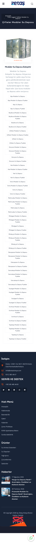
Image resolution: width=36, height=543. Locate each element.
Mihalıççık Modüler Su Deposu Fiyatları (18, 239)
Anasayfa (8, 16)
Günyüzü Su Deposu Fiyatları (17, 161)
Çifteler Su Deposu (17, 139)
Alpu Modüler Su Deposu (17, 96)
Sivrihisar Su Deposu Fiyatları (17, 320)
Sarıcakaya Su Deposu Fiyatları (17, 284)
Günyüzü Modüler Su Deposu (17, 147)
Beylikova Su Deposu (17, 122)
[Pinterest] (14, 390)
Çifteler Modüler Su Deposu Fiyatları (17, 135)
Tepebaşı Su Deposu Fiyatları (17, 339)
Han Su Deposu (17, 173)
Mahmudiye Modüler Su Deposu (17, 198)
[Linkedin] (25, 390)
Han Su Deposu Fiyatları (17, 177)
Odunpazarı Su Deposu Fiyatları (17, 266)
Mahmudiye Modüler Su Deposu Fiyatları (17, 203)
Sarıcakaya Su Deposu (17, 280)
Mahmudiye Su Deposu (18, 208)
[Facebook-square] (9, 390)
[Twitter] (3, 390)
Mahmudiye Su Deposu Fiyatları (17, 212)
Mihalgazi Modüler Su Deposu (17, 216)
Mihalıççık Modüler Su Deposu (18, 234)
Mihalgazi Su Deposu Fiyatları (17, 230)
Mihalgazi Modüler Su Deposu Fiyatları (17, 221)
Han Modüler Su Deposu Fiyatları (17, 169)
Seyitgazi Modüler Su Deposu (17, 288)
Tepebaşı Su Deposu (18, 335)
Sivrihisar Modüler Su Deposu (17, 306)
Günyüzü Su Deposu (18, 157)
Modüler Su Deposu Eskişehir (18, 67)
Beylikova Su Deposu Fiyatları (17, 127)
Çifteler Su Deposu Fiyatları (17, 143)
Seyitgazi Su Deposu (17, 298)
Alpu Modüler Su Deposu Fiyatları (18, 100)
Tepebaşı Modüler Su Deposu (17, 325)
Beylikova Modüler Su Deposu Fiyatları (17, 117)
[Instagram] (19, 390)
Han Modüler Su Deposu (17, 165)
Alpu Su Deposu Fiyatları (17, 108)
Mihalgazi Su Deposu (17, 226)
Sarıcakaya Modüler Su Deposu (17, 270)
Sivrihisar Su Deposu (17, 316)
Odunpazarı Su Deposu (18, 262)
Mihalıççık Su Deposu (17, 244)
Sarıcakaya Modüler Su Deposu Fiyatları (17, 275)
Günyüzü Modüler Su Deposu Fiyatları (17, 152)
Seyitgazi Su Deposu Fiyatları (17, 302)
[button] (31, 538)
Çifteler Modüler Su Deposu (17, 131)
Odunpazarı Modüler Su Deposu (17, 252)
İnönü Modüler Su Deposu (17, 181)
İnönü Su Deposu (18, 190)
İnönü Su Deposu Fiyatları (17, 194)
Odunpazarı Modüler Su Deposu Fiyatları (17, 257)
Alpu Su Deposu (17, 104)
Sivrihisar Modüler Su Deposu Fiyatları (17, 311)
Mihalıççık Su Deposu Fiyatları (18, 248)
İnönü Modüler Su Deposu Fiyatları (17, 185)
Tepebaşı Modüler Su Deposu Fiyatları (17, 329)
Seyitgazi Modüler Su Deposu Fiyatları (17, 293)
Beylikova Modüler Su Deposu (17, 113)
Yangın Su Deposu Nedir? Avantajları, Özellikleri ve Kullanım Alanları (21, 482)
